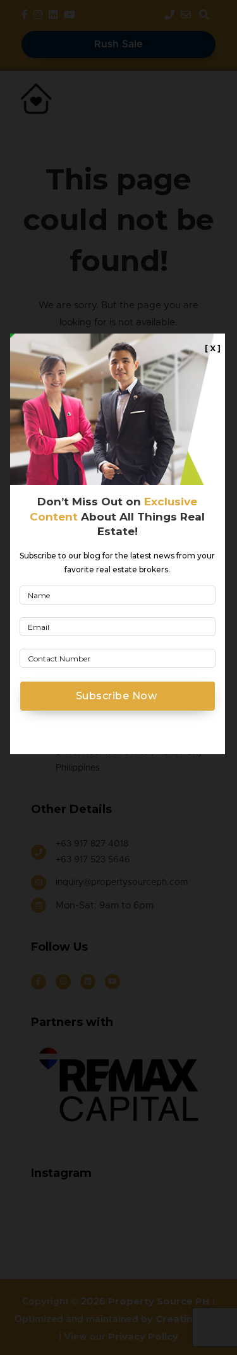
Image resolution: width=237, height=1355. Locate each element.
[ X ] (213, 348)
